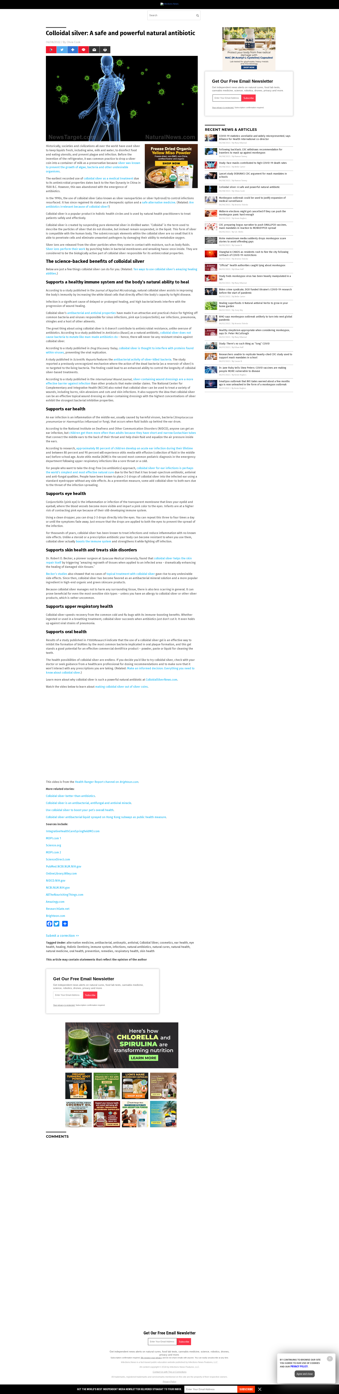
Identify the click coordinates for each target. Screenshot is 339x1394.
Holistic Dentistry (78, 947)
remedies (107, 951)
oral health (76, 951)
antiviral (133, 942)
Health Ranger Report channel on (106, 782)
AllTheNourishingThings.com (64, 894)
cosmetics (166, 942)
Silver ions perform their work (65, 249)
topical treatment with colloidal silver (130, 574)
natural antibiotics (139, 947)
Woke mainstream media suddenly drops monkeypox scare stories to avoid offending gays (252, 240)
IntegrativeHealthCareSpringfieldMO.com (73, 831)
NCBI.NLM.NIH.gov (58, 887)
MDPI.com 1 (53, 838)
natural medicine (57, 951)
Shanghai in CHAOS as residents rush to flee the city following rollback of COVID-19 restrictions (254, 253)
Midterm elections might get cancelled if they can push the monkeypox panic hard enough (252, 213)
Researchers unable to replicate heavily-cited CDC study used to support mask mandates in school (255, 356)
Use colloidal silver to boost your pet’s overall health (80, 810)
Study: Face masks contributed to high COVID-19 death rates (253, 162)
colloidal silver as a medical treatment (108, 178)
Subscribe (246, 1389)
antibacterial (103, 942)
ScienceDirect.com (58, 859)
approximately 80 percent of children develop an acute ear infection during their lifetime (134, 448)
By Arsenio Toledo (240, 205)
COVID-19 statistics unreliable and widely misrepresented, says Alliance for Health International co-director (254, 137)
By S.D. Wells (237, 232)
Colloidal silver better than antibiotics (70, 796)
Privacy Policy (169, 1381)
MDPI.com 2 (53, 852)
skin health (147, 951)
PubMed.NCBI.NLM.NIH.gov (63, 866)
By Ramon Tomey (239, 156)
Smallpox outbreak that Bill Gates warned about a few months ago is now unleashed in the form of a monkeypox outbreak (254, 383)
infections (119, 947)
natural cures (161, 947)
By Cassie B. (237, 245)
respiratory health (126, 951)
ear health (181, 942)
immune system (101, 947)
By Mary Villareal (239, 143)
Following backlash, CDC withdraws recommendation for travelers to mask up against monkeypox (250, 151)
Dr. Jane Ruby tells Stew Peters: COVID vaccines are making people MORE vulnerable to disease (252, 369)
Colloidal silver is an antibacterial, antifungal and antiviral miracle (88, 803)
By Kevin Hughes (239, 218)
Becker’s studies (56, 574)
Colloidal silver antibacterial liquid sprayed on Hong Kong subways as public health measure (106, 817)
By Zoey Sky (237, 310)
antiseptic (119, 942)
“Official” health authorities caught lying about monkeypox (252, 265)
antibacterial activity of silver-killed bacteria (142, 359)
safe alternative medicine (158, 202)
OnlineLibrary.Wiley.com (61, 873)
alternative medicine (80, 942)
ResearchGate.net (57, 908)
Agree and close (305, 1373)
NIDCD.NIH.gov (55, 880)
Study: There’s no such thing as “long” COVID (244, 343)
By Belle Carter (238, 167)
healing (61, 947)
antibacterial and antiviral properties (91, 313)
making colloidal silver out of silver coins (121, 686)
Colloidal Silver (149, 942)
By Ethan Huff (237, 269)
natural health (180, 947)
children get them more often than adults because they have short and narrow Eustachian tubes (132, 433)
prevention (92, 951)
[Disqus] (122, 1185)
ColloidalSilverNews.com (161, 679)
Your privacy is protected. (64, 1005)
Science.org (53, 845)
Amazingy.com (55, 901)
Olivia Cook (73, 42)
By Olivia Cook (238, 191)
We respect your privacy (151, 1358)
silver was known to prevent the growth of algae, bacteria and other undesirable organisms (93, 167)
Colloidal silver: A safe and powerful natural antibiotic (249, 187)
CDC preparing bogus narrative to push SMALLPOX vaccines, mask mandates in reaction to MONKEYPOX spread (253, 226)
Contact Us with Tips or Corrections (169, 1372)
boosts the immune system (93, 541)
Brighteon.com (55, 916)
